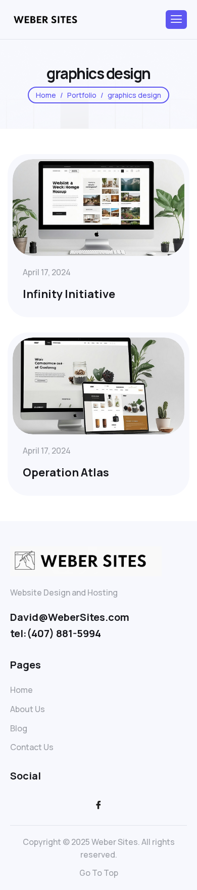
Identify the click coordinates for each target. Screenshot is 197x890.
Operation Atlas (66, 472)
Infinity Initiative (69, 294)
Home (21, 689)
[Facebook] (98, 804)
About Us (27, 709)
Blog (18, 728)
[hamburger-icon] (176, 19)
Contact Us (32, 747)
